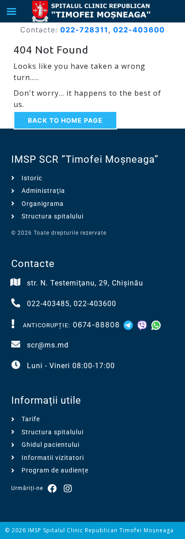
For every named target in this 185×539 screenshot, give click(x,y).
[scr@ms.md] (15, 344)
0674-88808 (96, 324)
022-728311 (84, 29)
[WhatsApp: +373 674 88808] (156, 324)
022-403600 (139, 29)
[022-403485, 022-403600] (15, 302)
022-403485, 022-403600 (71, 303)
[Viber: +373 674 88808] (143, 324)
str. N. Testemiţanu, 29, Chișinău (85, 283)
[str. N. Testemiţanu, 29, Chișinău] (15, 282)
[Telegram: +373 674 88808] (130, 324)
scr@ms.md (48, 345)
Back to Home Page (65, 120)
